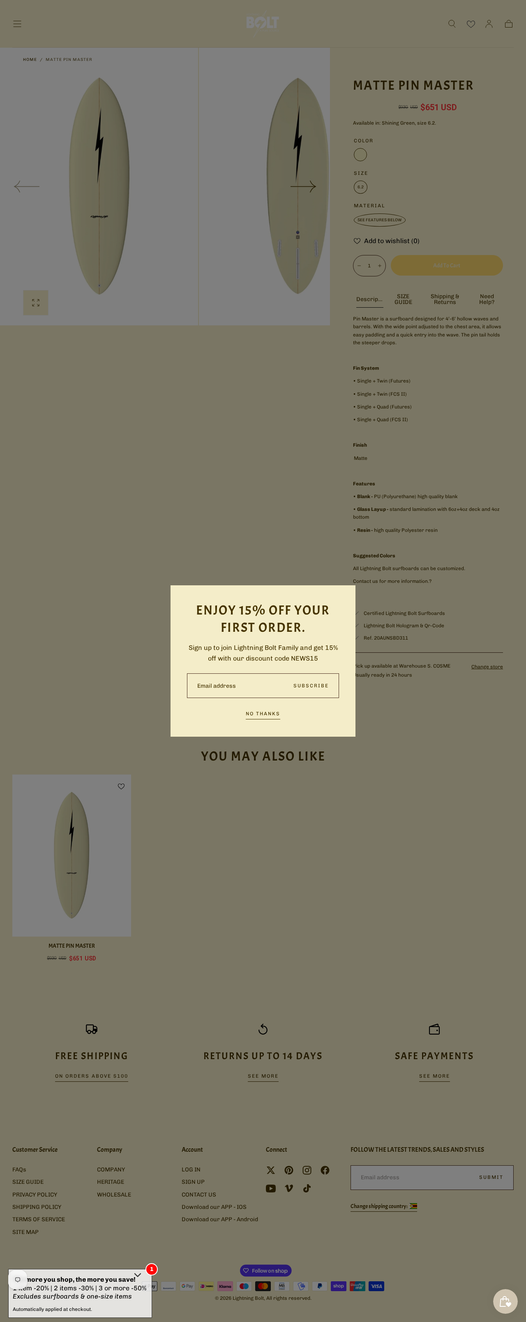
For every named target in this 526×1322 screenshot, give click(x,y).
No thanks (263, 714)
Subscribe (311, 686)
